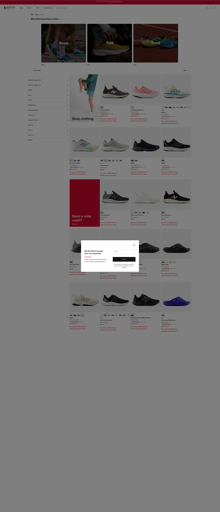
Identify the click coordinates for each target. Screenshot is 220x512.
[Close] (134, 245)
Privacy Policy (125, 266)
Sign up (124, 259)
